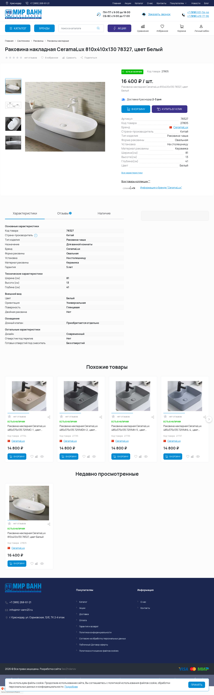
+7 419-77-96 (198, 16)
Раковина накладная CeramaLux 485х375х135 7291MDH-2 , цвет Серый (79, 428)
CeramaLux (180, 127)
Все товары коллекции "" (135, 181)
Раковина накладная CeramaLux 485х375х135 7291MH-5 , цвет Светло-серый (130, 428)
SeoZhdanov (68, 669)
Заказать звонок (159, 14)
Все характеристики (132, 172)
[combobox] (81, 28)
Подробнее (71, 686)
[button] (209, 419)
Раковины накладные (58, 40)
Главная (9, 40)
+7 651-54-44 (198, 12)
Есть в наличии (134, 71)
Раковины (38, 40)
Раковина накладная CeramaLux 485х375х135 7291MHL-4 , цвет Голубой (182, 428)
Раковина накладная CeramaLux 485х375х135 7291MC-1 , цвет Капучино (27, 428)
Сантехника (23, 40)
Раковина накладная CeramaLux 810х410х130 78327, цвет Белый (27, 535)
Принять (196, 685)
